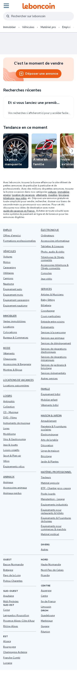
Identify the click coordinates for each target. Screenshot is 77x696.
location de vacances (23, 195)
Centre (44, 595)
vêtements (41, 195)
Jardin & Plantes (50, 461)
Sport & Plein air (12, 455)
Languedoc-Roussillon (16, 615)
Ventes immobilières (14, 321)
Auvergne (46, 590)
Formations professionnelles (19, 240)
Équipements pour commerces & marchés (53, 528)
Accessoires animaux (15, 487)
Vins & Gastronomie (14, 439)
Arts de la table (49, 440)
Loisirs (7, 395)
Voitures (7, 256)
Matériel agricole (50, 483)
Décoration (47, 445)
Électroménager (49, 434)
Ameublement (48, 421)
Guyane (45, 626)
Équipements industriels (54, 504)
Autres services (49, 378)
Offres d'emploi (12, 235)
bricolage (64, 195)
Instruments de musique (16, 423)
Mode (6, 348)
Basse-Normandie (13, 564)
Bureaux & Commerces (15, 337)
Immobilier (9, 27)
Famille (45, 389)
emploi (7, 195)
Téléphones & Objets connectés (52, 259)
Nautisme (8, 284)
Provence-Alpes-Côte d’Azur (19, 620)
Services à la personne (53, 332)
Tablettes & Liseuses (52, 246)
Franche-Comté (11, 657)
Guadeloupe (48, 615)
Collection (9, 406)
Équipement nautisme (15, 305)
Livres (6, 428)
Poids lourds (48, 493)
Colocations (10, 332)
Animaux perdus (12, 493)
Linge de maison (50, 451)
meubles (52, 195)
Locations (8, 326)
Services (46, 289)
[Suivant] (72, 151)
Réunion (45, 631)
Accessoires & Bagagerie (17, 364)
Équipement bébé (50, 394)
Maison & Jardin (51, 415)
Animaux (8, 476)
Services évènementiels (53, 373)
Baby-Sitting (48, 300)
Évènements (47, 327)
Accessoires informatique (55, 240)
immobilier (63, 191)
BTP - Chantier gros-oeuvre (56, 488)
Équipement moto (13, 294)
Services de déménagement (56, 343)
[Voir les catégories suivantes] (71, 27)
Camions (8, 278)
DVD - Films (10, 417)
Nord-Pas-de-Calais (52, 570)
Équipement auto (12, 289)
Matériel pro (48, 27)
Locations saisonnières (16, 385)
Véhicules (28, 27)
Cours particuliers (51, 316)
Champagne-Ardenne (15, 652)
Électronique (50, 230)
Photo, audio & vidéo (52, 251)
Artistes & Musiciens (52, 294)
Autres (44, 549)
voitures (52, 191)
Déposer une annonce (41, 73)
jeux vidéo (21, 198)
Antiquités (9, 401)
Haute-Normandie (51, 564)
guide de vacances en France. (19, 210)
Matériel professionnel (56, 472)
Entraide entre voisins (53, 321)
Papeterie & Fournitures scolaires (54, 428)
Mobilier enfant (49, 399)
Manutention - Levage (53, 499)
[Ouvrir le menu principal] (6, 6)
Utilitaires (8, 273)
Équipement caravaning (16, 300)
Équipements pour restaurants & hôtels (52, 512)
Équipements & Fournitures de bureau (56, 520)
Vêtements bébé (49, 405)
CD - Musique (10, 412)
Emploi (66, 27)
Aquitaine (8, 595)
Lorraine (7, 663)
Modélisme (9, 434)
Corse (6, 609)
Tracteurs (46, 477)
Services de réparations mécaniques (54, 358)
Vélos (6, 461)
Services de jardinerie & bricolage (53, 366)
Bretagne (8, 570)
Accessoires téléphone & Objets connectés (55, 267)
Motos (6, 262)
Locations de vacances (18, 380)
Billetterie (46, 305)
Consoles (46, 273)
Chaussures (9, 359)
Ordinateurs (47, 235)
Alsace (7, 641)
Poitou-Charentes (13, 580)
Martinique (47, 620)
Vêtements (9, 353)
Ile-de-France (48, 601)
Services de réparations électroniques (54, 350)
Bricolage (46, 456)
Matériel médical (50, 534)
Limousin (46, 606)
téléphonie (8, 198)
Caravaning (9, 267)
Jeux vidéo (46, 278)
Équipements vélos (13, 466)
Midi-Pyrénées (11, 601)
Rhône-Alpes (10, 626)
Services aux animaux (52, 338)
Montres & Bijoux (12, 369)
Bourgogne (9, 646)
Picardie (45, 575)
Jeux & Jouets (10, 444)
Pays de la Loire (12, 575)
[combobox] (38, 16)
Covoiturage (47, 311)
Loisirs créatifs (11, 450)
